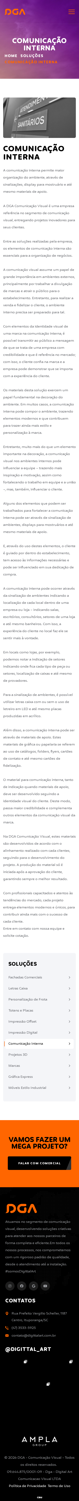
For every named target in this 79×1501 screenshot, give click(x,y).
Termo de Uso (59, 1486)
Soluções (32, 56)
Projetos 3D (17, 1054)
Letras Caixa (18, 988)
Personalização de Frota (27, 999)
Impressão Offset (22, 1021)
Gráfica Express (20, 1076)
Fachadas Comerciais (25, 977)
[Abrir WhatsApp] (68, 1490)
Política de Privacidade (27, 1486)
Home (11, 56)
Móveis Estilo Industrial (27, 1088)
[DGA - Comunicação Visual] (14, 11)
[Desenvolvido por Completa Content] (39, 1497)
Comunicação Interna (25, 1043)
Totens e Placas (20, 1010)
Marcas (14, 1065)
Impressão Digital (22, 1032)
